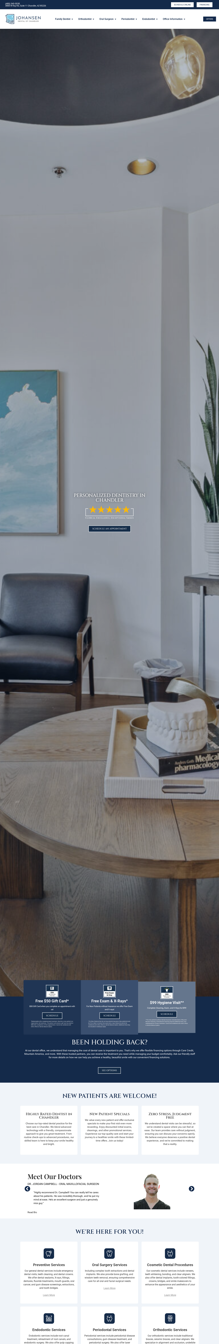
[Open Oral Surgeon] (115, 19)
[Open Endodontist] (157, 19)
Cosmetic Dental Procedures (170, 1265)
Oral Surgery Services (109, 1265)
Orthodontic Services (170, 1330)
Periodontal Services (109, 1330)
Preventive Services (49, 1265)
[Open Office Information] (184, 19)
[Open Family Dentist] (72, 19)
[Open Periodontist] (136, 19)
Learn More (49, 1295)
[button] (27, 1189)
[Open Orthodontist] (93, 19)
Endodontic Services (48, 1330)
